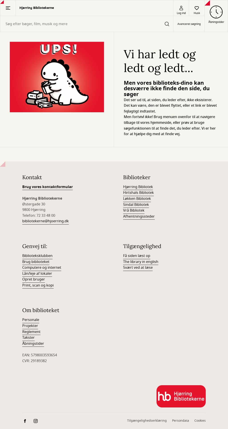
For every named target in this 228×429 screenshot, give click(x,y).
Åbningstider (33, 343)
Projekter (30, 326)
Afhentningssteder (139, 216)
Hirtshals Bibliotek (138, 192)
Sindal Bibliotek (136, 204)
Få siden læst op (136, 256)
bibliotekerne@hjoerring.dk (45, 221)
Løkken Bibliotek (137, 198)
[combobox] (86, 24)
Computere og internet (41, 267)
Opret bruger (33, 279)
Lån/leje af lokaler (37, 273)
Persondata (180, 420)
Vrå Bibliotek (134, 210)
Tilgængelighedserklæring (147, 420)
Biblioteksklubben (37, 256)
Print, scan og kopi (38, 285)
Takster (28, 337)
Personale (30, 320)
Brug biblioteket (35, 262)
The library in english (140, 262)
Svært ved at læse (138, 267)
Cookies (200, 420)
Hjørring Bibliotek (138, 187)
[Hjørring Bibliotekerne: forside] (181, 396)
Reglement (31, 332)
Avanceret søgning (189, 24)
